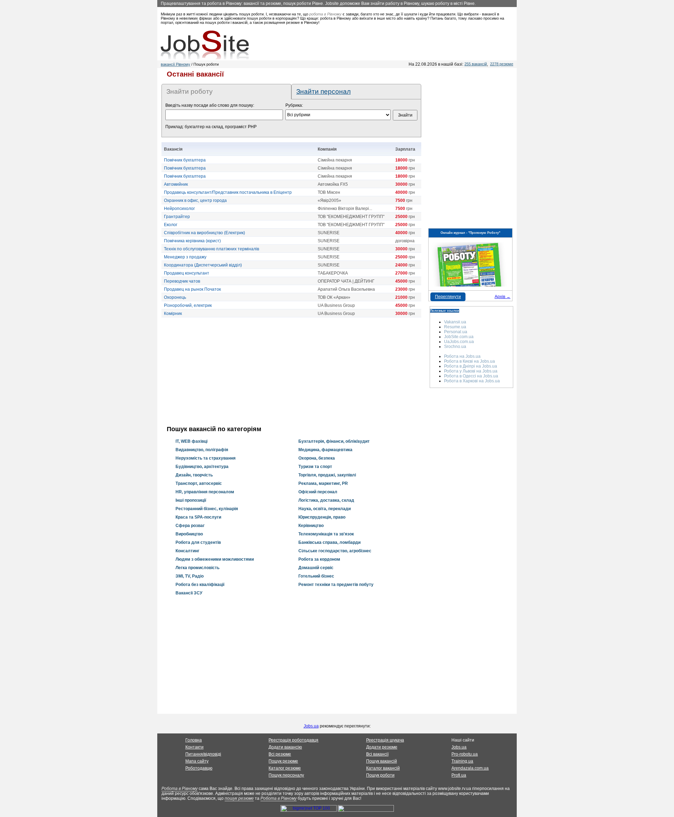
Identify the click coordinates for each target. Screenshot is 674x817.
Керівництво (311, 525)
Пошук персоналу (286, 775)
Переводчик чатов (182, 281)
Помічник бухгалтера (185, 160)
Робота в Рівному (179, 788)
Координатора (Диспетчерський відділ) (203, 265)
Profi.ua (458, 775)
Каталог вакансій (383, 768)
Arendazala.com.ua (470, 768)
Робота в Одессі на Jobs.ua (471, 376)
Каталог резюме (285, 768)
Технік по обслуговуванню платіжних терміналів (211, 248)
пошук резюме (239, 798)
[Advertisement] (291, 371)
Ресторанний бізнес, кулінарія (207, 508)
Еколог (170, 224)
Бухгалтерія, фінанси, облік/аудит (334, 441)
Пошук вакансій (381, 761)
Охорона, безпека (316, 458)
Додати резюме (381, 747)
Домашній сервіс (315, 567)
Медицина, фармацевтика (325, 449)
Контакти (194, 747)
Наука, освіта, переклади (324, 508)
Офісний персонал (317, 491)
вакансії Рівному (175, 64)
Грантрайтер (177, 216)
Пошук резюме (283, 761)
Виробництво (189, 534)
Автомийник (176, 184)
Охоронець (175, 297)
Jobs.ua (311, 726)
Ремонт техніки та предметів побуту (336, 584)
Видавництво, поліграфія (202, 449)
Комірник (173, 313)
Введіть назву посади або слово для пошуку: (209, 105)
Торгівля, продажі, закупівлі (327, 475)
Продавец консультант (186, 273)
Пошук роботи (380, 775)
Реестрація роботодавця (293, 740)
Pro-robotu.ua (464, 754)
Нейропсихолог (179, 208)
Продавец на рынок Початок (192, 289)
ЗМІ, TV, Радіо (190, 576)
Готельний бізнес (316, 576)
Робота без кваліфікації (200, 584)
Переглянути (448, 296)
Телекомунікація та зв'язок (326, 534)
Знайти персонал (323, 91)
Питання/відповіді (203, 754)
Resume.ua (455, 326)
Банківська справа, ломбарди (329, 542)
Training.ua (462, 761)
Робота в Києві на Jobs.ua (469, 361)
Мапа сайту (197, 761)
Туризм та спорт (315, 466)
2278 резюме (501, 64)
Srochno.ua (455, 346)
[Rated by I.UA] (366, 810)
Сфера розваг (190, 525)
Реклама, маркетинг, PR (323, 483)
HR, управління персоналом (205, 491)
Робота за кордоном (319, 559)
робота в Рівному (325, 14)
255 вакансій (475, 64)
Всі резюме (280, 754)
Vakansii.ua (455, 321)
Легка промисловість (197, 567)
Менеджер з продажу (185, 257)
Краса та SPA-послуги (198, 517)
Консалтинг (187, 550)
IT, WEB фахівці (191, 441)
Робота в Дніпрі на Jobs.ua (470, 366)
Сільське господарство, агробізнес (334, 550)
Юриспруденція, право (321, 517)
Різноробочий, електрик (188, 305)
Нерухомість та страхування (206, 458)
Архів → (502, 296)
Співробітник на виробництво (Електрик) (204, 232)
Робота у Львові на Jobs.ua (470, 371)
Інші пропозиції (191, 500)
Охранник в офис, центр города (195, 200)
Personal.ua (455, 331)
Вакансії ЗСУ (189, 593)
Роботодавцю (198, 768)
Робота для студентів (198, 542)
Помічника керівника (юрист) (192, 240)
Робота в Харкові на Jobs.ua (472, 380)
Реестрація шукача (385, 740)
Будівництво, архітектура (202, 466)
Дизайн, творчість (194, 475)
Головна (193, 740)
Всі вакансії (377, 754)
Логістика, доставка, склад (326, 500)
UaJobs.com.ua (459, 341)
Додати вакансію (285, 747)
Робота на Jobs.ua (462, 356)
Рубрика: (294, 105)
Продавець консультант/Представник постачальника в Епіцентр (228, 192)
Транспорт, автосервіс (199, 483)
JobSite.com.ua (459, 336)
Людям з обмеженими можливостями (215, 559)
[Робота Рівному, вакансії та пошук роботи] (205, 45)
